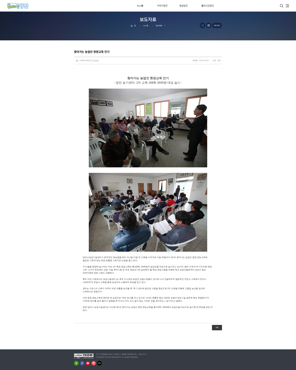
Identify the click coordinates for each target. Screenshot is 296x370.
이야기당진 (162, 5)
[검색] (281, 6)
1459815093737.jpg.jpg (89, 60)
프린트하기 (208, 25)
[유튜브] (88, 363)
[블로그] (76, 363)
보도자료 (159, 26)
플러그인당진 (207, 5)
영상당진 (183, 5)
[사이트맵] (287, 6)
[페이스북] (82, 363)
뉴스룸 (140, 5)
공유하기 (202, 25)
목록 (217, 327)
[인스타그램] (93, 363)
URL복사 (217, 25)
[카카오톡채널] (99, 363)
